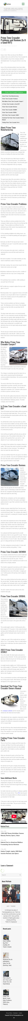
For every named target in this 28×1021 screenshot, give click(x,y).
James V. (15, 46)
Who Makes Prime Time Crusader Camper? (12, 101)
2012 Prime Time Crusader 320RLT (10, 115)
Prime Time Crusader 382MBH (9, 109)
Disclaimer (15, 1013)
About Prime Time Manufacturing (10, 96)
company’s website (7, 711)
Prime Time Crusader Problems (10, 98)
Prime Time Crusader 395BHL (9, 112)
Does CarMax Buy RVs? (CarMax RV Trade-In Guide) (7, 944)
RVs (19, 793)
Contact (20, 1013)
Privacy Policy (9, 1013)
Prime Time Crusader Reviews (9, 106)
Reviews (20, 8)
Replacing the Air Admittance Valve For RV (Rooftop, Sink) (7, 962)
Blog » (16, 8)
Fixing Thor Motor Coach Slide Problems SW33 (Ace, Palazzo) (7, 1000)
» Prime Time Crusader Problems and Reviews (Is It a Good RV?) (13, 10)
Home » (13, 8)
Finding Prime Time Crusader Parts (10, 122)
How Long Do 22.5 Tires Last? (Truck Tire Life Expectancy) (7, 981)
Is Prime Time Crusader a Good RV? (11, 104)
